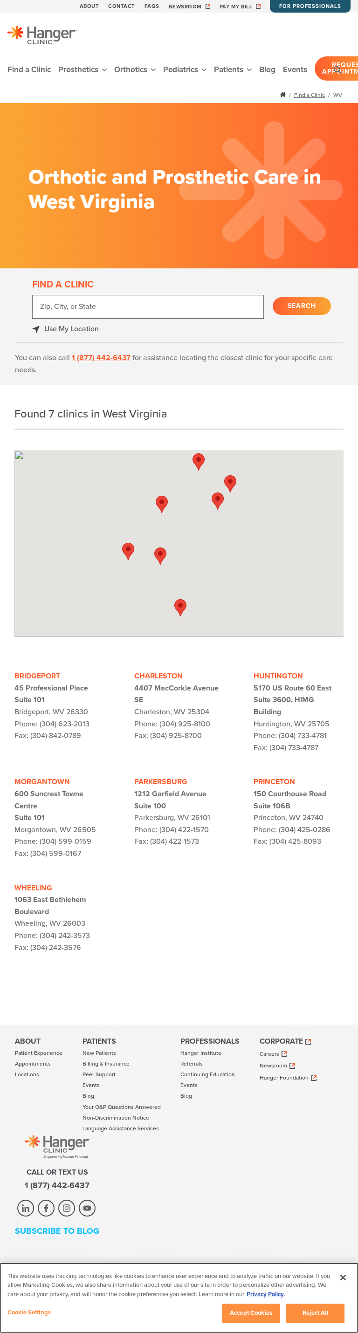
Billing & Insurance (106, 1063)
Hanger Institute (200, 1053)
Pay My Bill (236, 6)
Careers (269, 1054)
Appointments (33, 1063)
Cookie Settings (29, 1312)
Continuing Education (207, 1074)
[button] (217, 501)
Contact (121, 6)
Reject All (315, 1313)
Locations (27, 1074)
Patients (229, 70)
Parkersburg (160, 781)
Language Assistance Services (121, 1128)
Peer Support (99, 1074)
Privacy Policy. (266, 1294)
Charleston (158, 676)
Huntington (278, 676)
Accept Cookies (251, 1313)
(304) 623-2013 (65, 724)
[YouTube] (87, 1208)
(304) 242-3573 (65, 935)
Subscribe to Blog (57, 1231)
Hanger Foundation (284, 1077)
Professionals (210, 1041)
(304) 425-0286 (304, 829)
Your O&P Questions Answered (122, 1107)
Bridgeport (37, 676)
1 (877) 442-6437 (101, 357)
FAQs (152, 6)
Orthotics (131, 70)
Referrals (191, 1063)
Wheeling (33, 888)
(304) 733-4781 (303, 735)
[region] (179, 1298)
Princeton (274, 781)
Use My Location (71, 329)
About (89, 6)
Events (295, 70)
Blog (267, 70)
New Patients (99, 1053)
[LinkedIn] (25, 1208)
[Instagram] (66, 1208)
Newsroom (185, 6)
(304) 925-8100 (184, 724)
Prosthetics (79, 70)
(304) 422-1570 (184, 829)
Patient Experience (38, 1053)
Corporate (281, 1041)
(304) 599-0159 (65, 841)
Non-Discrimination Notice (116, 1117)
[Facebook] (46, 1208)
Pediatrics (181, 70)
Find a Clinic (29, 70)
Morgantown (42, 781)
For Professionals (310, 6)
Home (284, 94)
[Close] (343, 1277)
